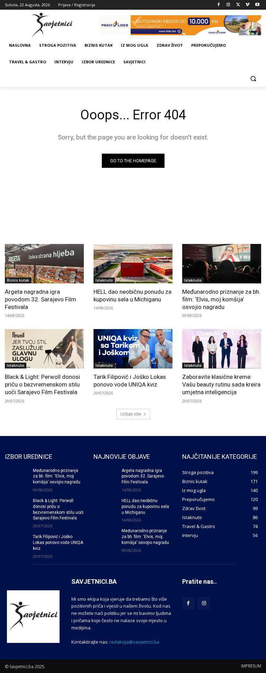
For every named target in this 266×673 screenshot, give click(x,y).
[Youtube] (257, 5)
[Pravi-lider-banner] (180, 25)
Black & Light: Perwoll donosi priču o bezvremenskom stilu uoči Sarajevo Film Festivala (42, 384)
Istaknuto (104, 280)
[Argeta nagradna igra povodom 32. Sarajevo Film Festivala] (44, 263)
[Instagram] (228, 5)
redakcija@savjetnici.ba (134, 642)
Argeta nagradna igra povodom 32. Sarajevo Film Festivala (40, 299)
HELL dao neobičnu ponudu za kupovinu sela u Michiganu (132, 295)
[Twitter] (238, 5)
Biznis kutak (18, 280)
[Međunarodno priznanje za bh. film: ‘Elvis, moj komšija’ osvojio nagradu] (221, 263)
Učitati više (130, 414)
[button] (253, 79)
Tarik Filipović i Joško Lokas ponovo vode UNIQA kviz (130, 380)
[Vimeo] (247, 5)
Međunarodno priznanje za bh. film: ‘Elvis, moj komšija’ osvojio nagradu (221, 299)
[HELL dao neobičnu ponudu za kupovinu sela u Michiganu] (133, 263)
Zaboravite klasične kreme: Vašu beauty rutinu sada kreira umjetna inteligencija (221, 384)
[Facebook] (219, 5)
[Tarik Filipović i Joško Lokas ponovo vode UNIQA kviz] (133, 349)
